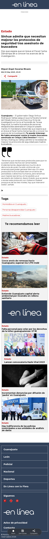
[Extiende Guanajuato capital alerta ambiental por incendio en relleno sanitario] (24, 276)
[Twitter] (11, 501)
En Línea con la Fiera (16, 486)
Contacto (9, 527)
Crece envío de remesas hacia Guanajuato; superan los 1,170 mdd (20, 261)
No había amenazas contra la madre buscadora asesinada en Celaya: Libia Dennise (24, 136)
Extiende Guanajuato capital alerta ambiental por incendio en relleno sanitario (20, 295)
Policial (8, 464)
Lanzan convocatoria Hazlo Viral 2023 (24, 362)
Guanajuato (11, 449)
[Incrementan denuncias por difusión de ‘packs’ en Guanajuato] (24, 375)
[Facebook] (5, 501)
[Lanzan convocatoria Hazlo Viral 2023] (24, 344)
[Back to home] (24, 6)
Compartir (12, 76)
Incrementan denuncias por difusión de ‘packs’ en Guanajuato (23, 394)
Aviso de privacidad (15, 522)
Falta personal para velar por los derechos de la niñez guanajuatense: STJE (24, 330)
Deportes (9, 479)
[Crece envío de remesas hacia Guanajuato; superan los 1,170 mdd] (24, 243)
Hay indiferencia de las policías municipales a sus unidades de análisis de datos (23, 428)
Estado (6, 31)
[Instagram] (17, 501)
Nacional (9, 471)
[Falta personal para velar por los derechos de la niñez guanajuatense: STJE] (24, 311)
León (7, 456)
